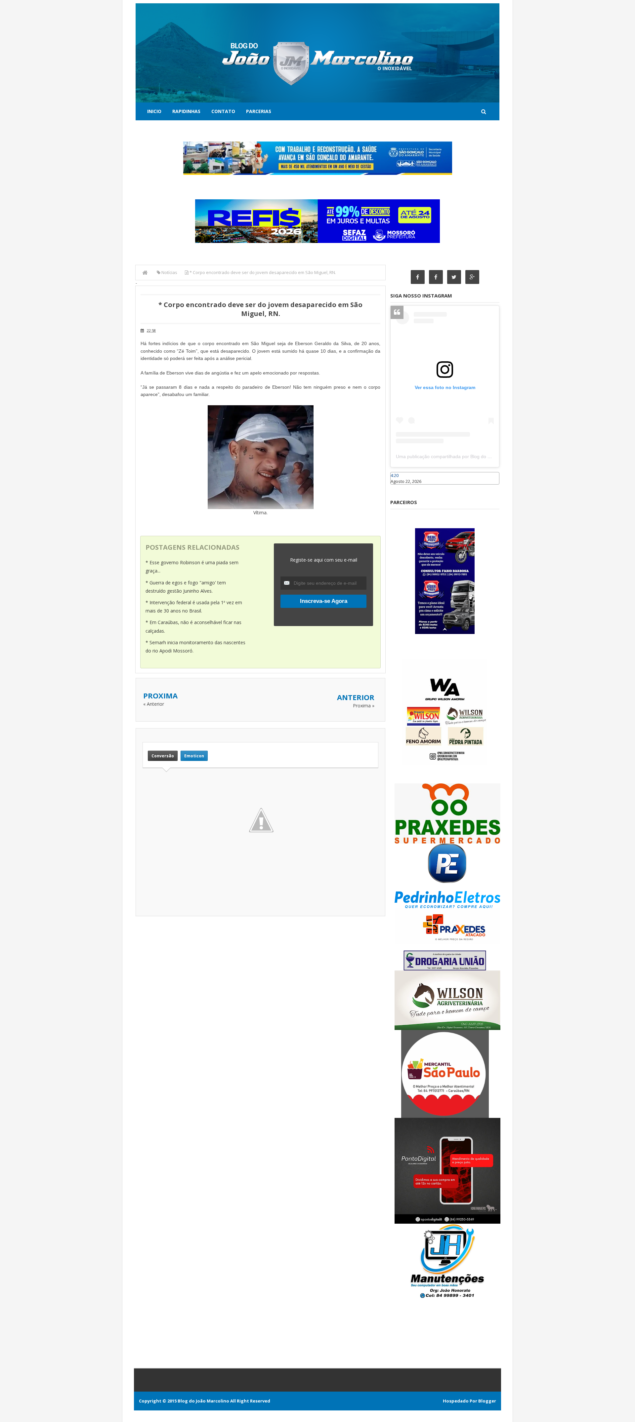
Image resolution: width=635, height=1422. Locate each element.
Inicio (154, 111)
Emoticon (194, 756)
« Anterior (153, 704)
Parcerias (258, 111)
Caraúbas (400, 488)
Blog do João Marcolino (203, 1401)
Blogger (487, 1401)
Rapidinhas (186, 111)
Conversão (162, 756)
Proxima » (363, 705)
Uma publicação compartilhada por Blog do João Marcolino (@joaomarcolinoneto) (482, 456)
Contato (223, 111)
